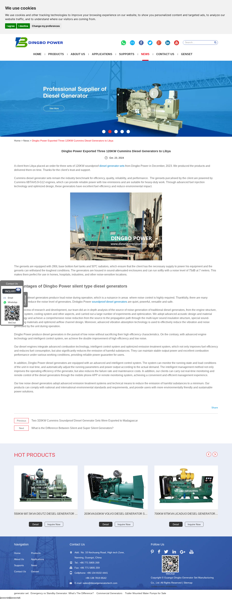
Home (37, 54)
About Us (78, 54)
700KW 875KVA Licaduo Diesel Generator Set (186, 513)
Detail (35, 524)
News (145, 54)
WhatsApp (12, 302)
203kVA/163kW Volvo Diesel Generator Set (116, 513)
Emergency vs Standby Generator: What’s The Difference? (62, 593)
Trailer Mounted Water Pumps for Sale (145, 593)
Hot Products (34, 455)
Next (21, 428)
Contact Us (165, 54)
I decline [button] (23, 25)
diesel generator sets (111, 165)
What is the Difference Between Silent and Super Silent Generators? (72, 428)
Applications (102, 54)
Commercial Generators (109, 593)
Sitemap (188, 582)
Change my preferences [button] (46, 25)
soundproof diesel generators (109, 301)
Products (56, 54)
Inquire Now (53, 524)
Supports (126, 54)
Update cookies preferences (164, 586)
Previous (21, 420)
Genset (186, 54)
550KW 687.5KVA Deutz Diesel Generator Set (46, 513)
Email (10, 298)
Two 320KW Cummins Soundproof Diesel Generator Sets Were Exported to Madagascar (84, 420)
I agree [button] (11, 25)
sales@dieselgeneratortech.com (100, 583)
